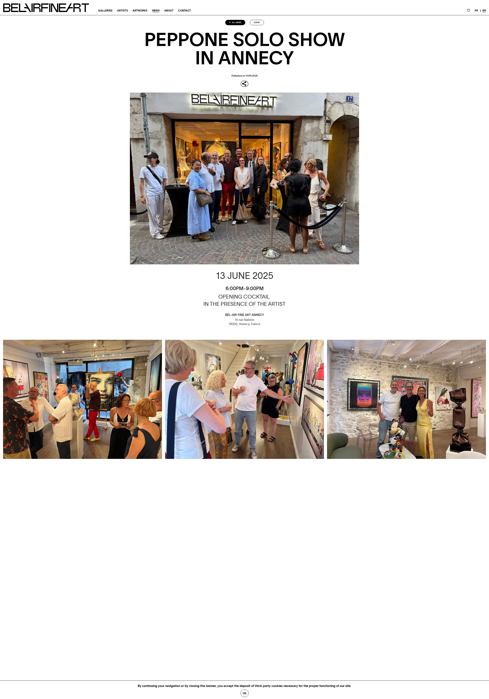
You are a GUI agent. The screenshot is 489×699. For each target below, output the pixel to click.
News (156, 10)
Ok (245, 693)
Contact (184, 10)
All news (236, 22)
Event (257, 22)
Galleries (105, 10)
